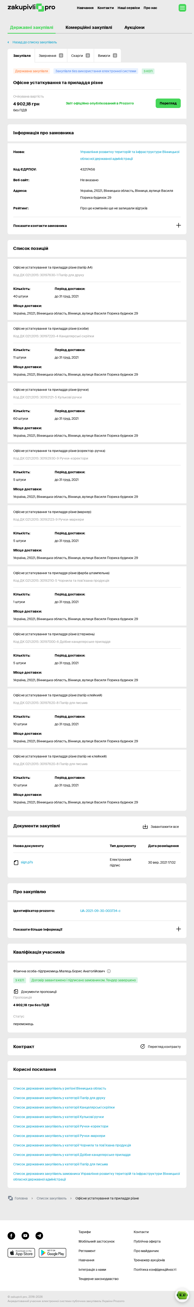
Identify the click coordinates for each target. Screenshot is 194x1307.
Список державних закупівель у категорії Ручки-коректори (60, 1126)
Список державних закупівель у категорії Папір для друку (59, 1098)
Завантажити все (164, 827)
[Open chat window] (182, 1295)
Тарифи (85, 1232)
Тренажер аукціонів (149, 1260)
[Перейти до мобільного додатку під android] (52, 1252)
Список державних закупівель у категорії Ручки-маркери (59, 1136)
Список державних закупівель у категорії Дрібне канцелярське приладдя (72, 1155)
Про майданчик (146, 1251)
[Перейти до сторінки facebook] (11, 1235)
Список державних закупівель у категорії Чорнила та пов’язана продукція (72, 1145)
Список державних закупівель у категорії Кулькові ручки (58, 1117)
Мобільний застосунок (97, 1241)
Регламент (87, 1251)
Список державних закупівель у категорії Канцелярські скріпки (64, 1107)
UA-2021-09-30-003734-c (100, 911)
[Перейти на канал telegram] (39, 1235)
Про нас (150, 8)
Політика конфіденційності (155, 1269)
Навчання (85, 8)
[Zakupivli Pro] (31, 8)
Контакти (105, 8)
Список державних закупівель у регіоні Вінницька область (59, 1088)
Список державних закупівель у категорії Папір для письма (60, 1164)
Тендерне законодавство (99, 1279)
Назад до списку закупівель (35, 42)
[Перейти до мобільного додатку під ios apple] (21, 1252)
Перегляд (168, 103)
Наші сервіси (129, 8)
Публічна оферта (147, 1241)
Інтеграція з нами (92, 1269)
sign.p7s (27, 862)
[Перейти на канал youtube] (25, 1235)
